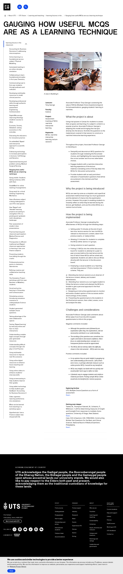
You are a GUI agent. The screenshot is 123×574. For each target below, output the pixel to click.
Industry (74, 511)
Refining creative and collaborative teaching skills (17, 272)
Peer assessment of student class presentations (16, 226)
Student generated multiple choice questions (15, 311)
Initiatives (93, 524)
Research (75, 515)
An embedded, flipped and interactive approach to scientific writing (17, 145)
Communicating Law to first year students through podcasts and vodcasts (17, 86)
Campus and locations (93, 534)
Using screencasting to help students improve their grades (17, 381)
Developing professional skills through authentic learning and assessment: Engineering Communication (17, 106)
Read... (68, 395)
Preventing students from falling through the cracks (17, 256)
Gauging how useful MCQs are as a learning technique (17, 172)
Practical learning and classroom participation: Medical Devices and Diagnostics (17, 235)
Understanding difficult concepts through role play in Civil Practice (17, 347)
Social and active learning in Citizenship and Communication (17, 290)
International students (59, 528)
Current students (112, 509)
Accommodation (60, 537)
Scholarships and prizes (60, 523)
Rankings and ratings (94, 540)
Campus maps (59, 533)
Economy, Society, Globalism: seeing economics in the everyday (15, 129)
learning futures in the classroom (13, 44)
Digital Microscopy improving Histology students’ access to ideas (16, 119)
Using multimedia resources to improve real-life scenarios (16, 355)
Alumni (74, 532)
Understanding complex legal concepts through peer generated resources (17, 338)
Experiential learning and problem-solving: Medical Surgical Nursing (18, 164)
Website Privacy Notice (18, 566)
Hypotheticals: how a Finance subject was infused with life (16, 415)
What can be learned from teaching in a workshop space (16, 407)
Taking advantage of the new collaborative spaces (17, 318)
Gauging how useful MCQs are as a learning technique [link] (84, 15)
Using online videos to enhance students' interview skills (17, 373)
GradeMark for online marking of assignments (17, 187)
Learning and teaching (94, 516)
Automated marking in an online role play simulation (17, 69)
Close (11, 571)
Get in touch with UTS (12, 521)
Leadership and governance (94, 545)
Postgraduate (59, 515)
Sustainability (94, 520)
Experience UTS (77, 525)
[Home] (5, 16)
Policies (109, 520)
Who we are (93, 508)
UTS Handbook (111, 530)
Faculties (92, 511)
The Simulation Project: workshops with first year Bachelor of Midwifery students (18, 281)
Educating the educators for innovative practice (18, 137)
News (73, 518)
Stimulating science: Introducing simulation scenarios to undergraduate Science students (17, 300)
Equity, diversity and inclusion (96, 528)
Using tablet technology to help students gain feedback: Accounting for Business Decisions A (17, 390)
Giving (74, 536)
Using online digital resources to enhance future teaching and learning (17, 364)
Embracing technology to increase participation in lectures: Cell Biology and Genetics (18, 155)
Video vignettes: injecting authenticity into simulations (16, 399)
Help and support (112, 513)
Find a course (59, 508)
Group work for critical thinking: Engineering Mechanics (17, 194)
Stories (74, 529)
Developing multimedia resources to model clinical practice (17, 95)
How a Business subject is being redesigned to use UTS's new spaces (17, 201)
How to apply (59, 518)
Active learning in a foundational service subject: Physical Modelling (16, 60)
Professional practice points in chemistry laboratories (16, 264)
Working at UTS (111, 527)
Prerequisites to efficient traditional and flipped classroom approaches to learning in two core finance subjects (17, 246)
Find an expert (76, 508)
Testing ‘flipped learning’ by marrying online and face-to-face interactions (17, 327)
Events (74, 522)
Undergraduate (59, 511)
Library (109, 516)
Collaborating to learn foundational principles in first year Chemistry (17, 77)
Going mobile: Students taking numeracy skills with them (17, 180)
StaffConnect (111, 523)
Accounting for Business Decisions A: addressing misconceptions (17, 51)
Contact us (110, 534)
